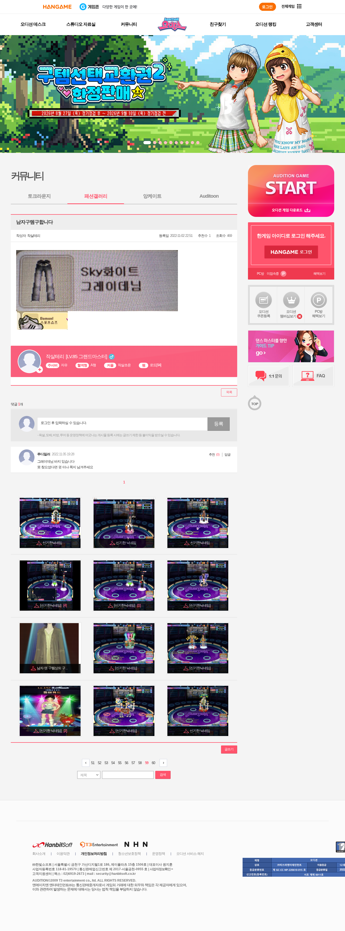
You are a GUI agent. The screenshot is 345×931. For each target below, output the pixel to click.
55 (119, 763)
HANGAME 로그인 (291, 252)
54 (113, 763)
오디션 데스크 (33, 24)
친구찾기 (218, 24)
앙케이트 (152, 196)
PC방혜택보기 (318, 314)
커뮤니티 (129, 24)
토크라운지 (39, 196)
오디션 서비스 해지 (190, 854)
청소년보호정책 (129, 854)
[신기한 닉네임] (126, 668)
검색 (163, 775)
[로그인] (267, 7)
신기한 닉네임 (126, 543)
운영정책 (158, 854)
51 (92, 763)
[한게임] (57, 7)
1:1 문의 (269, 376)
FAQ (313, 376)
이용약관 (63, 854)
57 (133, 763)
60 (153, 763)
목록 (229, 392)
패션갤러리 (95, 196)
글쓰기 (229, 749)
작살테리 (33, 236)
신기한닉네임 (53, 543)
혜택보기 (319, 273)
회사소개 (38, 854)
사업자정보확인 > (161, 869)
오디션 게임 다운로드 (291, 210)
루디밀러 (43, 454)
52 (99, 763)
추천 (212, 454)
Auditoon (209, 196)
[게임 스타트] (291, 184)
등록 (218, 423)
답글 (227, 454)
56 (126, 763)
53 (106, 763)
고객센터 (314, 24)
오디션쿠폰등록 (263, 314)
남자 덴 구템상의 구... (52, 668)
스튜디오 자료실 (80, 24)
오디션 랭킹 (265, 24)
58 (140, 763)
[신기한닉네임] (53, 605)
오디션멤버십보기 (288, 314)
